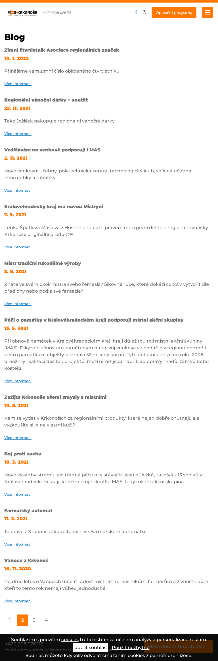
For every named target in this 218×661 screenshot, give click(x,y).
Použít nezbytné (131, 647)
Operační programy (174, 12)
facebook (136, 12)
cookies (70, 639)
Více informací (18, 83)
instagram (144, 12)
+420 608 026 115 (57, 12)
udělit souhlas (90, 647)
